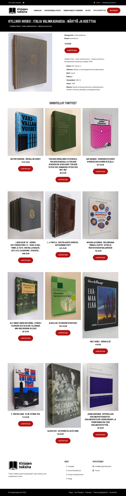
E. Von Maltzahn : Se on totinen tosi (25, 414)
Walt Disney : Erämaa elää (100, 341)
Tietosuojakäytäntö (100, 492)
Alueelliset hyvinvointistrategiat (63, 323)
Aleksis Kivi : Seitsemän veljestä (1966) (63, 431)
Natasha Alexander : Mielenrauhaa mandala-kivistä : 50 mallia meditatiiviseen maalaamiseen (100, 245)
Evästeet (88, 492)
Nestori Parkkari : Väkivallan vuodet (26, 159)
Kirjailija (38, 10)
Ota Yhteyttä (99, 10)
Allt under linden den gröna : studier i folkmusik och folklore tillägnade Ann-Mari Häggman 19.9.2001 (25, 326)
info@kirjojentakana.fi (109, 3)
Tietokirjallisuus (80, 35)
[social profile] (23, 3)
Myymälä (114, 10)
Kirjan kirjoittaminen (73, 10)
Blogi (88, 10)
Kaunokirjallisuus (52, 10)
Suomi (98, 3)
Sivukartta (113, 492)
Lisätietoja (72, 50)
